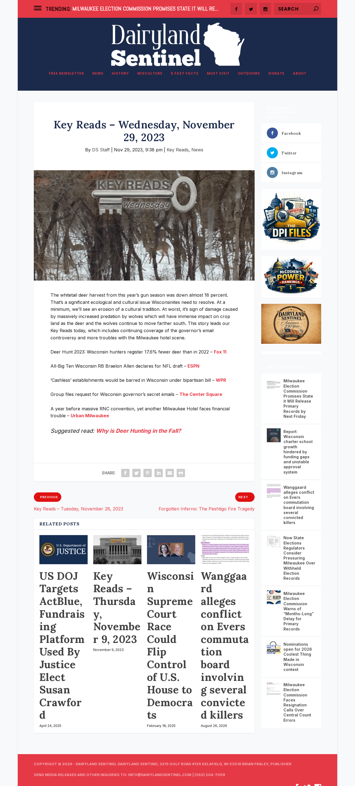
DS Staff (101, 149)
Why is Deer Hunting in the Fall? (138, 431)
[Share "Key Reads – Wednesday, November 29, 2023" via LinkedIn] (158, 473)
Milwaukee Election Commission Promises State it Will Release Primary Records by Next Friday (298, 398)
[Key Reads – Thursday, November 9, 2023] (117, 549)
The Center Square (200, 394)
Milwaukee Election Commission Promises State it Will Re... (145, 8)
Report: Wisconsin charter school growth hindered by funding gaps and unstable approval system (298, 451)
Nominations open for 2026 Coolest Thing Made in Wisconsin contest (297, 657)
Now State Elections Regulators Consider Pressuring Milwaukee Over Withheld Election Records (299, 558)
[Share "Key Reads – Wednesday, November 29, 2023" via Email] (169, 473)
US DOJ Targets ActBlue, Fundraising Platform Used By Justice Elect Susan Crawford (62, 645)
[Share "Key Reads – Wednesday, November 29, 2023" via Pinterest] (147, 473)
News (97, 73)
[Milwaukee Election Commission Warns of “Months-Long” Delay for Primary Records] (274, 597)
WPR (221, 380)
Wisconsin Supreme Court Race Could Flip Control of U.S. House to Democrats (170, 645)
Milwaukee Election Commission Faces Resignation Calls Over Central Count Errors (297, 702)
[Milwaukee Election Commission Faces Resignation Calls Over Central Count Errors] (274, 688)
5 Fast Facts (185, 73)
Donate (276, 73)
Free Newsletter (66, 73)
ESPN (193, 366)
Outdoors (249, 73)
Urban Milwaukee (90, 415)
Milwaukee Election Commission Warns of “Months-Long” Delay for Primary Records (298, 611)
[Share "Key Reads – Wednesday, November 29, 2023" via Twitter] (136, 473)
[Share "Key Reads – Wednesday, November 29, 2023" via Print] (180, 473)
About (299, 73)
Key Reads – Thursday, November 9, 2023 (117, 607)
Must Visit (218, 73)
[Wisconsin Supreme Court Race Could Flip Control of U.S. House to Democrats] (171, 549)
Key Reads (178, 149)
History (120, 73)
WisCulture (150, 73)
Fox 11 (220, 352)
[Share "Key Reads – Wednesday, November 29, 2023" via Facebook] (125, 473)
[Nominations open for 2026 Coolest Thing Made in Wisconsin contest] (274, 648)
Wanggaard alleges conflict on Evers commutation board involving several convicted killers (225, 645)
